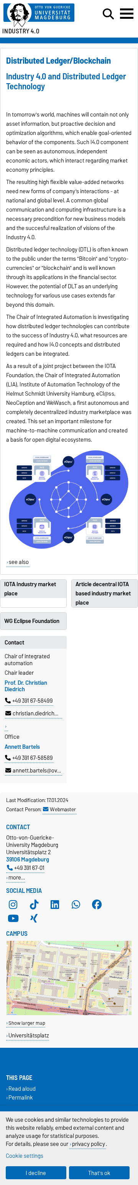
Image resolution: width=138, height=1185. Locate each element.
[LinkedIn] (55, 904)
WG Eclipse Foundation (31, 621)
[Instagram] (13, 904)
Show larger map (26, 1023)
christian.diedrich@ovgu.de (45, 713)
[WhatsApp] (76, 904)
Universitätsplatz (28, 1035)
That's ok (99, 1173)
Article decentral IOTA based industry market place (103, 593)
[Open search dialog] (108, 14)
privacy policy (88, 1144)
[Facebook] (97, 904)
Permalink (20, 1097)
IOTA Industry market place (30, 589)
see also (19, 562)
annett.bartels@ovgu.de (42, 770)
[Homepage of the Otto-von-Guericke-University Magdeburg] (42, 15)
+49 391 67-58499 (32, 700)
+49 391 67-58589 (32, 758)
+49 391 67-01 (29, 868)
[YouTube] (13, 918)
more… (16, 877)
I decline (36, 1173)
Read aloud (22, 1089)
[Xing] (34, 918)
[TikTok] (34, 904)
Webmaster (63, 809)
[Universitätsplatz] (69, 1013)
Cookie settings (24, 1155)
